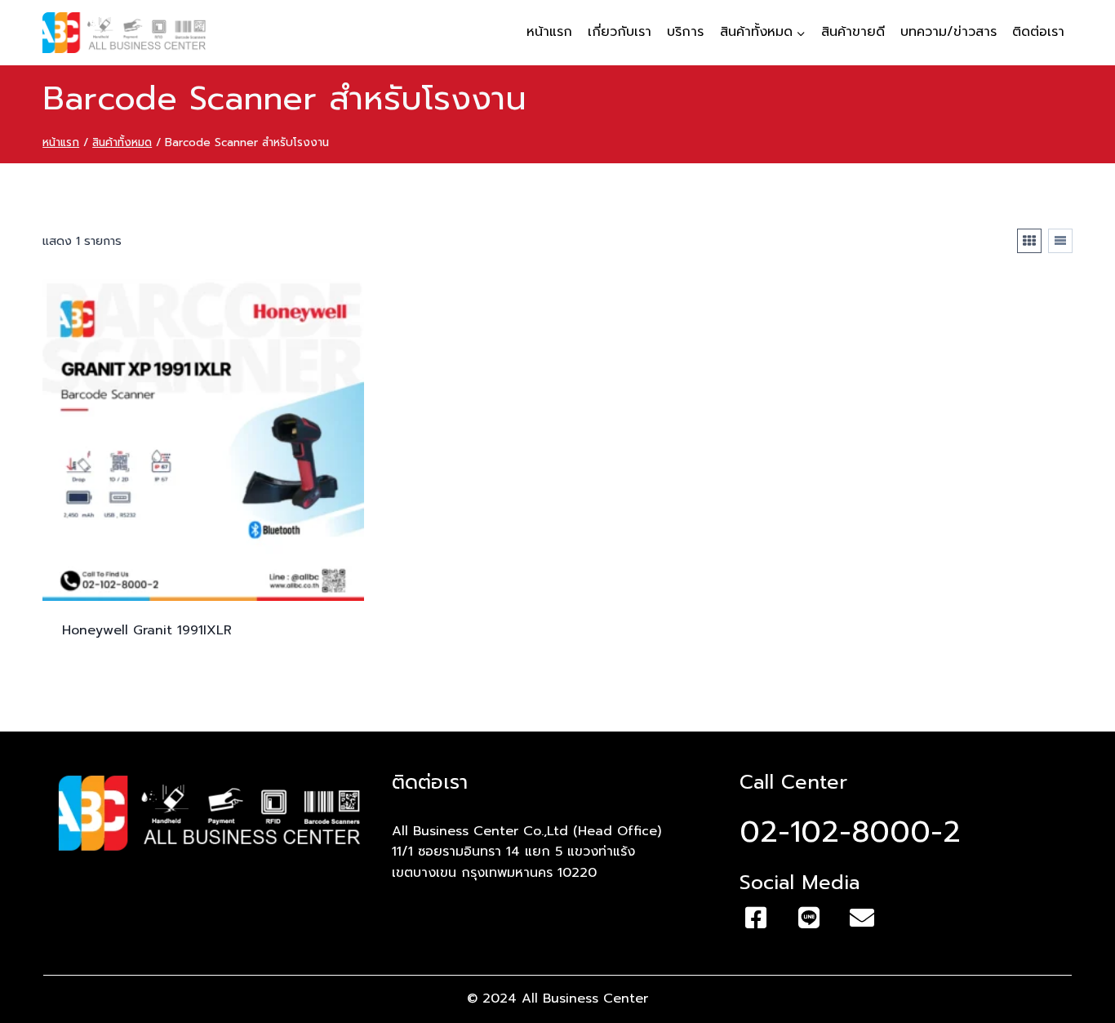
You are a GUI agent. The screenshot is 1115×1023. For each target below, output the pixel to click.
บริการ (685, 32)
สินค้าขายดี (853, 32)
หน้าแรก (549, 32)
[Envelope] (861, 917)
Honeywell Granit (147, 630)
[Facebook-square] (755, 917)
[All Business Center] (124, 32)
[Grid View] (1029, 241)
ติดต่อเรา (1038, 32)
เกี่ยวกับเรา (619, 32)
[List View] (1060, 241)
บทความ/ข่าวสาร (948, 32)
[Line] (808, 917)
